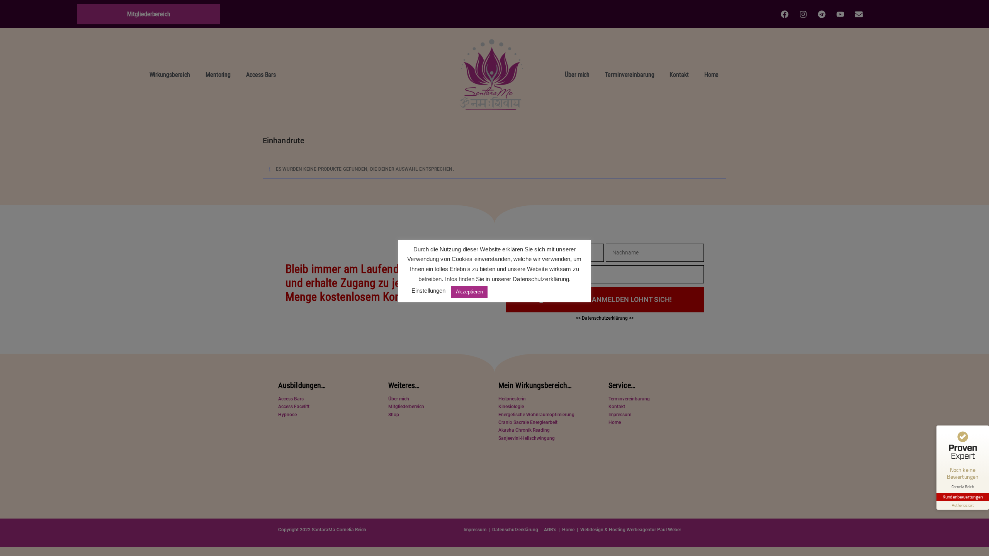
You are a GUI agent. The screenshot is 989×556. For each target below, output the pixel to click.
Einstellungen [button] (428, 290)
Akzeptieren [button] (469, 292)
